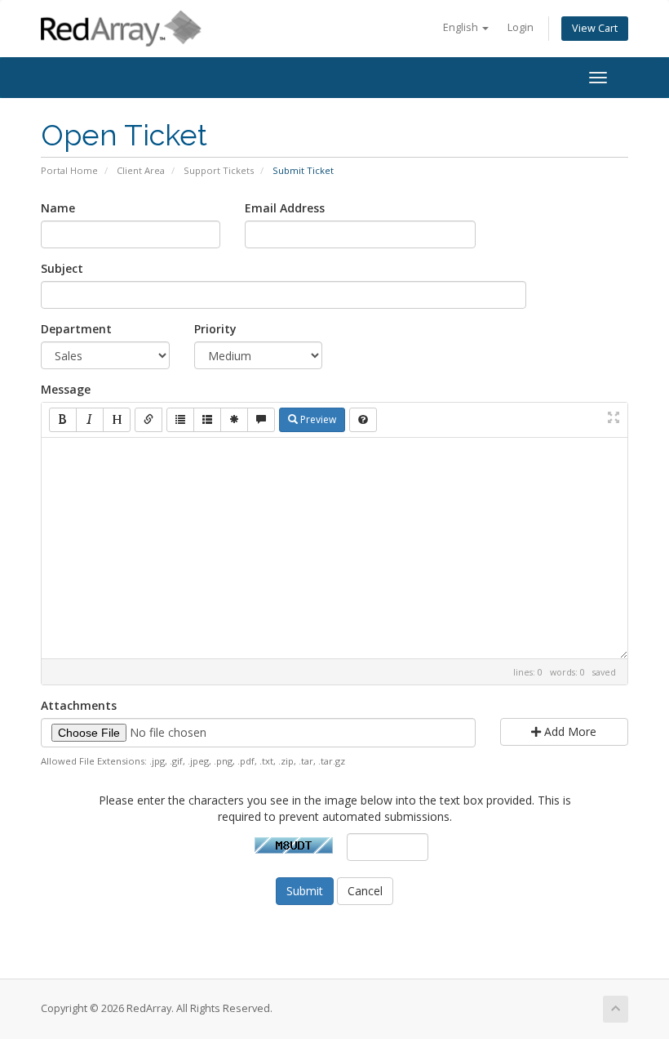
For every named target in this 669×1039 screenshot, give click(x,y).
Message (66, 389)
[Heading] (117, 420)
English (462, 27)
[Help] (363, 420)
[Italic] (90, 420)
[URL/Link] (148, 420)
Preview (317, 419)
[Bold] (63, 420)
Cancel (365, 891)
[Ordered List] (207, 420)
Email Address (285, 208)
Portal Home (69, 170)
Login (520, 27)
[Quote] (261, 420)
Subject (62, 268)
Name (58, 208)
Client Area (141, 170)
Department (76, 329)
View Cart (595, 28)
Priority (215, 329)
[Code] (234, 420)
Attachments (79, 705)
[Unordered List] (180, 420)
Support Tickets (219, 170)
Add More (568, 731)
